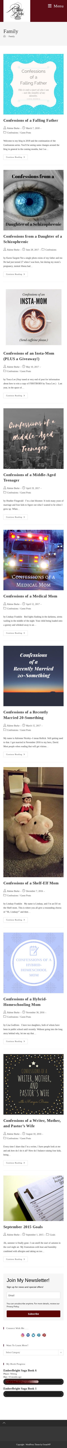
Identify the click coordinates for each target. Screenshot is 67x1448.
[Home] (4, 36)
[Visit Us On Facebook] (28, 1335)
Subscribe (33, 1313)
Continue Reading (17, 158)
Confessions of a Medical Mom (30, 596)
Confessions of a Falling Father (30, 120)
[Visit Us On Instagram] (22, 1335)
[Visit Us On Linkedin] (38, 1335)
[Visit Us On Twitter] (33, 1335)
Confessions (12, 132)
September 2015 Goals (23, 1227)
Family (12, 36)
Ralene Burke (13, 128)
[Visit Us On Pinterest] (44, 1335)
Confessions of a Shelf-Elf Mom (31, 883)
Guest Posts (25, 132)
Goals (52, 1235)
